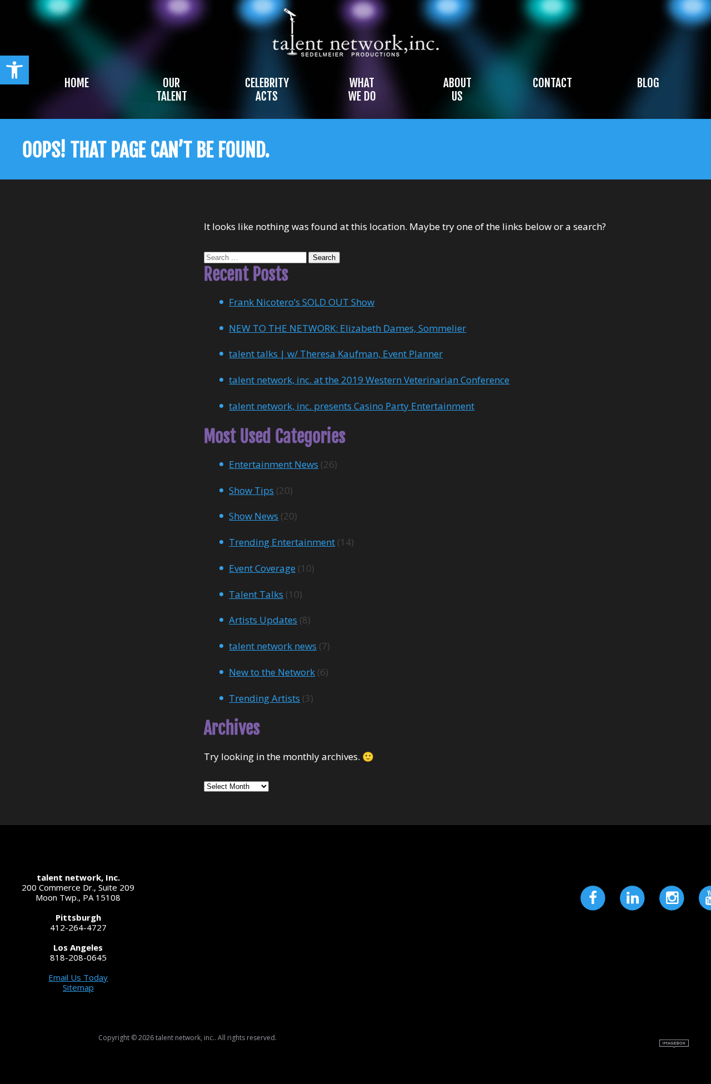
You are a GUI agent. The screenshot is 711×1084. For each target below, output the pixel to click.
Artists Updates (263, 619)
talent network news (273, 646)
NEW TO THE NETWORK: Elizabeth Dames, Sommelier (347, 328)
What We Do (362, 89)
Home (76, 83)
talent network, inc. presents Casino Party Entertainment (351, 405)
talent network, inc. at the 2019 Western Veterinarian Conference (369, 379)
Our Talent (171, 89)
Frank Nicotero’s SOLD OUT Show (301, 302)
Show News (253, 515)
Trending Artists (264, 698)
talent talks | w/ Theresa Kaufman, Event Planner (336, 353)
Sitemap (78, 987)
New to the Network (272, 672)
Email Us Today (78, 977)
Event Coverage (262, 568)
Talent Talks (256, 594)
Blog (648, 83)
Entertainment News (273, 464)
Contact (552, 83)
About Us (457, 89)
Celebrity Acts (267, 89)
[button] (14, 70)
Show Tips (251, 490)
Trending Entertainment (282, 542)
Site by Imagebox (674, 1044)
